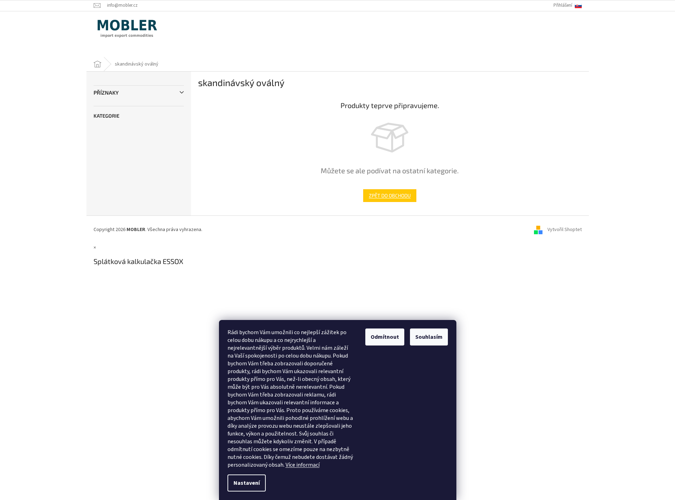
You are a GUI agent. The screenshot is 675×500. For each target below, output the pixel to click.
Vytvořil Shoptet (564, 229)
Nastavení (247, 483)
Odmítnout (385, 337)
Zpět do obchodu (390, 195)
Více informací (303, 465)
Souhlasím (429, 337)
